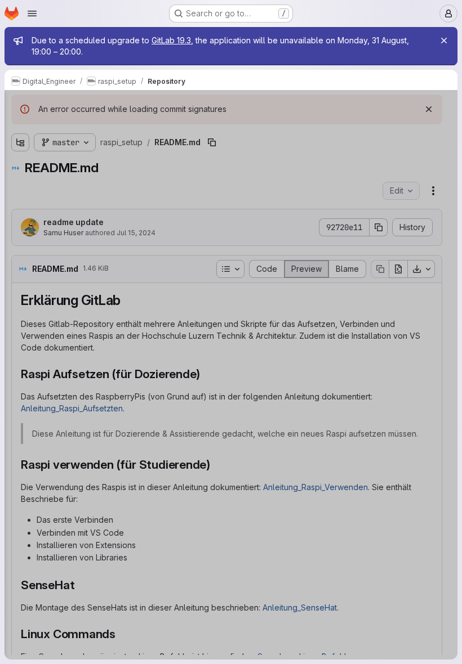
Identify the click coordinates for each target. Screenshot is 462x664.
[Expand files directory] (20, 292)
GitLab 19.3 (171, 40)
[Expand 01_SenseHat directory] (20, 184)
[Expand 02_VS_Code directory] (20, 202)
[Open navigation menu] (32, 14)
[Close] (444, 40)
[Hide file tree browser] (20, 106)
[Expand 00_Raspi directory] (20, 166)
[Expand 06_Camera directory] (20, 274)
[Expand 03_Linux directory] (20, 220)
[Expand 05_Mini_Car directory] (20, 256)
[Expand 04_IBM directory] (20, 238)
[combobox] (92, 128)
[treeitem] (94, 148)
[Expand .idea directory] (20, 148)
